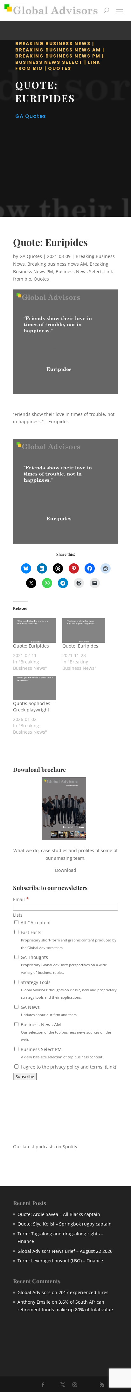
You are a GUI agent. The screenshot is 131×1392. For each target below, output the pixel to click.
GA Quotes (30, 116)
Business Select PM (61, 1052)
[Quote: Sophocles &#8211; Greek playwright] (34, 688)
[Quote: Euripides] (34, 630)
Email (21, 899)
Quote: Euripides (31, 646)
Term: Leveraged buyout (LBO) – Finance (60, 1261)
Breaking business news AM (58, 50)
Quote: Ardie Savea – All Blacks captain (58, 1214)
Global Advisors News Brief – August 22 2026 (65, 1251)
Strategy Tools (68, 989)
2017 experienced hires (83, 1292)
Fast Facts (67, 939)
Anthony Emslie (34, 1302)
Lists (18, 915)
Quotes (59, 68)
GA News (48, 1010)
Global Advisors (34, 1292)
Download (65, 870)
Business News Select (49, 62)
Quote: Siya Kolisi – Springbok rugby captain (64, 1224)
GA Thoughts (63, 964)
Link (110, 1067)
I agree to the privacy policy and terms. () (67, 1067)
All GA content (35, 923)
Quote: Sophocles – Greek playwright (33, 706)
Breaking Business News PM (57, 56)
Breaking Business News (53, 43)
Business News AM (65, 1032)
